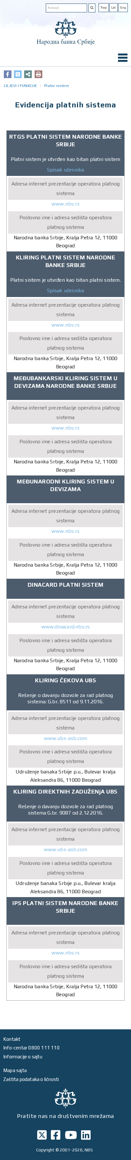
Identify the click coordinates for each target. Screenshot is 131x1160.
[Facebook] (7, 74)
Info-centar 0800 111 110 (31, 1047)
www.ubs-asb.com (65, 738)
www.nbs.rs (65, 204)
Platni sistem (56, 85)
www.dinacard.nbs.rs (65, 627)
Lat (113, 7)
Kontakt (11, 1039)
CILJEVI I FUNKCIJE (20, 85)
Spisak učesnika (65, 170)
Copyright (45, 1150)
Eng (123, 7)
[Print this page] (38, 74)
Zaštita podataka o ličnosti (31, 1079)
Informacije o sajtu (22, 1056)
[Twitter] (18, 74)
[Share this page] (28, 74)
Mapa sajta (15, 1070)
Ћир (103, 7)
